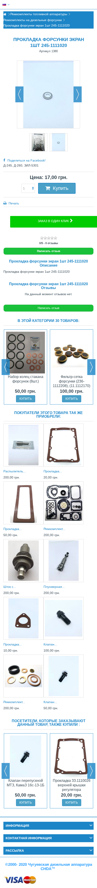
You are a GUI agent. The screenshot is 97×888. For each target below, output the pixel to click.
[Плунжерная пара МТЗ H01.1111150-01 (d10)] (64, 560)
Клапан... (50, 644)
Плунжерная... (54, 587)
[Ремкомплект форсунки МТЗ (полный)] (23, 676)
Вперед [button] (78, 94)
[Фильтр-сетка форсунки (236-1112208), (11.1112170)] (71, 352)
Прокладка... (53, 471)
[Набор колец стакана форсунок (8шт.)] (25, 352)
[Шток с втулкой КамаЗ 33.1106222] (23, 560)
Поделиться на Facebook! (26, 160)
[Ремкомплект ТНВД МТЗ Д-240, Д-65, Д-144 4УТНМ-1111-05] (64, 502)
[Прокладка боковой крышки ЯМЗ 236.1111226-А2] (23, 502)
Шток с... (9, 587)
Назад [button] (19, 94)
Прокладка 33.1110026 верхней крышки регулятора (71, 785)
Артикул (45, 51)
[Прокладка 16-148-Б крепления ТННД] (23, 618)
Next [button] (91, 367)
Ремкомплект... (54, 529)
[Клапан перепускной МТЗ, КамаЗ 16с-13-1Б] (64, 676)
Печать (13, 203)
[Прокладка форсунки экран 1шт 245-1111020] (38, 142)
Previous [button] (6, 367)
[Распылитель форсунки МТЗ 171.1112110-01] (23, 445)
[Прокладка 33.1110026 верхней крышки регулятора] (64, 445)
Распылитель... (14, 471)
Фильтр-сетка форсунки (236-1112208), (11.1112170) (71, 381)
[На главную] (4, 14)
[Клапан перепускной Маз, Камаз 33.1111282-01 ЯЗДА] (64, 618)
